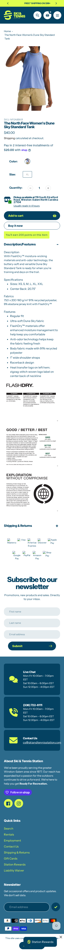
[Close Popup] (61, 937)
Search (8, 828)
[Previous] (8, 3)
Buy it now (15, 225)
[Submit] (55, 907)
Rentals (9, 834)
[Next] (56, 3)
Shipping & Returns (17, 852)
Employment (12, 840)
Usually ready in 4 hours (27, 205)
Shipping (9, 138)
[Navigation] (57, 15)
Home (7, 31)
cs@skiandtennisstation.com (42, 742)
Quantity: (15, 187)
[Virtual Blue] (27, 161)
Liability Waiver (14, 870)
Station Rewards (15, 864)
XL (27, 174)
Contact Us (11, 846)
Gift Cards (10, 858)
